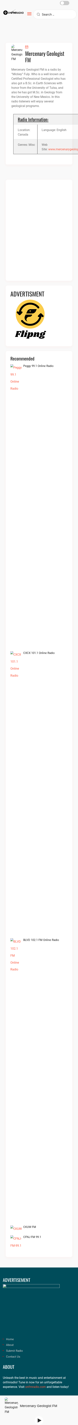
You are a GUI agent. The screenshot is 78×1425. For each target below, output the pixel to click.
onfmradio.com (35, 1387)
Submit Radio (14, 1350)
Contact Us (13, 1356)
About (10, 1345)
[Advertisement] (39, 232)
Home (10, 1339)
